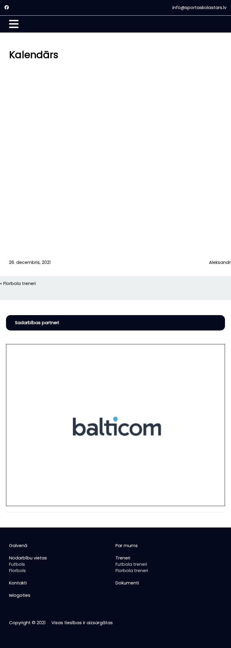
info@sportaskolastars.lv (199, 8)
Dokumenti (127, 583)
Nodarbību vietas (28, 558)
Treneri (123, 558)
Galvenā (18, 546)
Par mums (127, 546)
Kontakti (18, 583)
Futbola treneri (131, 564)
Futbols (17, 564)
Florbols (17, 571)
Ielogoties (19, 595)
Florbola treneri (19, 283)
